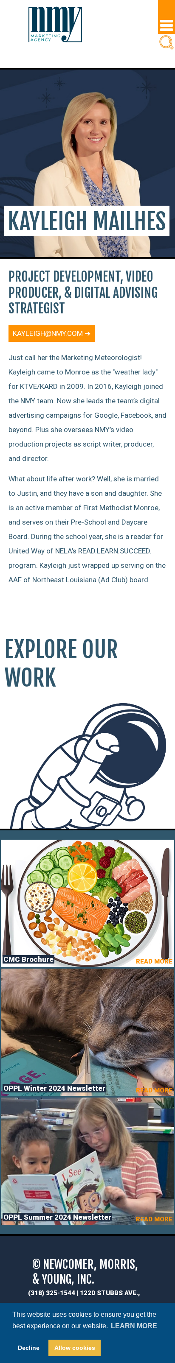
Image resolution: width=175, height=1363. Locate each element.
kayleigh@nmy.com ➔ (51, 333)
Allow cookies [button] (74, 1347)
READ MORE (154, 961)
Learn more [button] (134, 1325)
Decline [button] (29, 1347)
